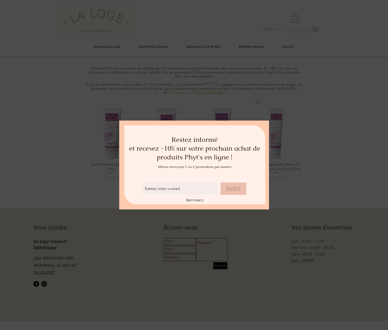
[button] (258, 101)
